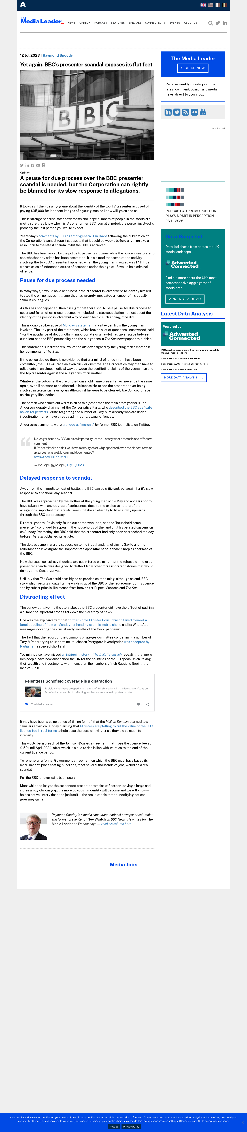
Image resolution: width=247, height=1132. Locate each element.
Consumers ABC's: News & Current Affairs (184, 364)
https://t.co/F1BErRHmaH (50, 457)
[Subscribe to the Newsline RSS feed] (186, 112)
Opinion (85, 22)
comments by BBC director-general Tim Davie (73, 236)
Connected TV (155, 22)
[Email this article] (38, 165)
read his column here (116, 824)
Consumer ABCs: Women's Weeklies (180, 358)
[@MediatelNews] (177, 112)
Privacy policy (131, 1126)
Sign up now (193, 68)
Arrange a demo (185, 299)
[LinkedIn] (225, 23)
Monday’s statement (78, 325)
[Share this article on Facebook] (33, 165)
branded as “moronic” (78, 425)
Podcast (100, 22)
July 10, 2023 (75, 465)
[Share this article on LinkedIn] (27, 165)
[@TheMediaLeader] (218, 23)
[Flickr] (195, 112)
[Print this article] (43, 165)
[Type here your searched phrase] (210, 23)
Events (174, 22)
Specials (135, 22)
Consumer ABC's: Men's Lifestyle (179, 369)
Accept (114, 1126)
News (72, 22)
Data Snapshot (184, 236)
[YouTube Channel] (203, 111)
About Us (190, 22)
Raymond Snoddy (58, 55)
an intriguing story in (92, 654)
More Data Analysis (181, 377)
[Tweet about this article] (22, 165)
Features (118, 22)
